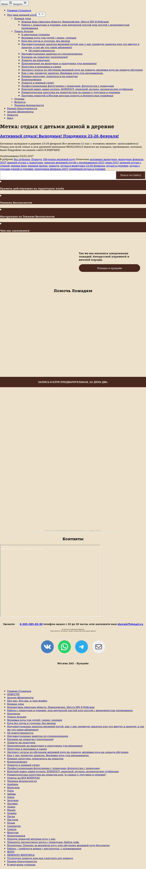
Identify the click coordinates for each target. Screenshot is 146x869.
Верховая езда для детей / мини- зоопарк (48, 37)
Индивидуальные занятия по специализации (51, 53)
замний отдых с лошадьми (25, 162)
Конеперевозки (31, 79)
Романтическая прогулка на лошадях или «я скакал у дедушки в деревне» (70, 92)
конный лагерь (38, 165)
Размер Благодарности (22, 108)
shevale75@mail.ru (130, 624)
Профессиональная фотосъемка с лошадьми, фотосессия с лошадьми (67, 85)
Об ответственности (41, 50)
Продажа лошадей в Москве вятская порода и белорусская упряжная (67, 95)
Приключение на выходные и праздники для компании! (59, 63)
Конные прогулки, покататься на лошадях (49, 76)
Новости (12, 114)
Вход (10, 118)
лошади (54, 165)
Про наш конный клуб (21, 14)
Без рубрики (22, 159)
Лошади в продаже (109, 268)
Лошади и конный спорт (37, 82)
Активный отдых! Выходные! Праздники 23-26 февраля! (59, 136)
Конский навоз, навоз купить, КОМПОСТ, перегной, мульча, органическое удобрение (77, 89)
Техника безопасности (29, 105)
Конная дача (22, 18)
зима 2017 (111, 162)
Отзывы (19, 98)
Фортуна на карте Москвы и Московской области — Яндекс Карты (73, 530)
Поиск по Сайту (130, 175)
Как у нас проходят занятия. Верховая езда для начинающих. (62, 73)
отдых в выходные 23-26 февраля (82, 165)
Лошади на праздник (35, 60)
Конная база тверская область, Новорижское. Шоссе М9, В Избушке (65, 21)
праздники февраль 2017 (51, 168)
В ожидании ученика (35, 34)
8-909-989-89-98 (31, 624)
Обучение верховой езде (59, 159)
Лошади (36, 159)
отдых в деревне (117, 165)
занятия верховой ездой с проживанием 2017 (74, 162)
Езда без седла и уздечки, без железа (45, 40)
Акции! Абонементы (20, 111)
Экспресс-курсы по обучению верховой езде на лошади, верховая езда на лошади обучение (82, 69)
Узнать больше (23, 31)
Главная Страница (19, 10)
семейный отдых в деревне (87, 168)
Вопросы (20, 102)
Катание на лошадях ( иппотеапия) (44, 57)
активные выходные (103, 159)
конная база (19, 165)
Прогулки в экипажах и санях (41, 66)
